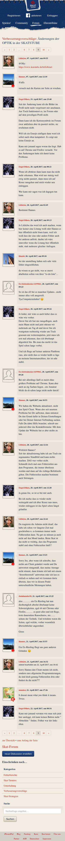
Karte (36, 834)
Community (22, 23)
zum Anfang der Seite (27, 740)
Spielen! (6, 23)
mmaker (22, 690)
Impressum (47, 838)
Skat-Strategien (11, 796)
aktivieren (36, 15)
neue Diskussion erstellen (18, 753)
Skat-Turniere (10, 780)
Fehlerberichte (10, 775)
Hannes (22, 76)
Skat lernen (46, 834)
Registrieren (14, 15)
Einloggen (52, 15)
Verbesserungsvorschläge (19, 38)
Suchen (10, 819)
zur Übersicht (8, 740)
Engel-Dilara (24, 99)
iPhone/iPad (9, 834)
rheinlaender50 (25, 596)
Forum (35, 23)
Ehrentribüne (50, 23)
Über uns (57, 834)
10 (43, 49)
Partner (16, 838)
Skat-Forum (10, 746)
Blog (18, 834)
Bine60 (21, 256)
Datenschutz (34, 838)
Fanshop (27, 834)
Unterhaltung (10, 785)
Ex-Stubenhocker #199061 (30, 283)
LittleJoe (22, 58)
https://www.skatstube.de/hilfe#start (35, 67)
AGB (24, 838)
